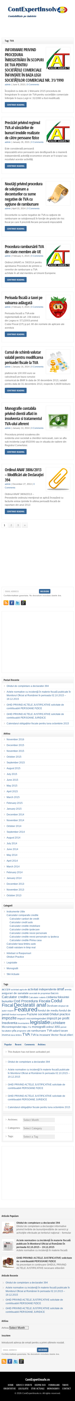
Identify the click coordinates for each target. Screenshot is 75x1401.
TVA (26, 1034)
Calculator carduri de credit (24, 918)
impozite (9, 1018)
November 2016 (15, 739)
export (10, 1010)
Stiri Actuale (13, 974)
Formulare (54, 1385)
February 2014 (15, 872)
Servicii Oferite (24, 1385)
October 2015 (14, 756)
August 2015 (13, 768)
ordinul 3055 (53, 1027)
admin (8, 84)
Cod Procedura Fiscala (32, 1001)
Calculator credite (15, 997)
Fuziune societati (38, 1014)
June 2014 (12, 849)
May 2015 (12, 785)
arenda (68, 989)
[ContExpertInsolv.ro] (38, 17)
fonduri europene (18, 1014)
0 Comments (33, 84)
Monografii (12, 968)
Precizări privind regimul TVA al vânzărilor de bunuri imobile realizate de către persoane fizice (22, 130)
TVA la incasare (40, 1034)
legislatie (40, 1022)
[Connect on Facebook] (11, 602)
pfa (14, 1030)
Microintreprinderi (12, 1027)
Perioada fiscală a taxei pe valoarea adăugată (23, 300)
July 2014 (12, 843)
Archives (41, 1044)
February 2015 (15, 803)
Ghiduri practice (59, 1014)
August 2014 (13, 837)
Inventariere (23, 1023)
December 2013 (15, 884)
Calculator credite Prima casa (26, 940)
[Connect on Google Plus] (23, 602)
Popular (8, 1044)
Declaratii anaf (30, 1005)
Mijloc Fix (26, 1027)
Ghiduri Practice (15, 956)
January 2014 (14, 878)
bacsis (55, 993)
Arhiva (5, 1327)
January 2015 (14, 808)
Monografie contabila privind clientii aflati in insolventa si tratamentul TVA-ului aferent (23, 415)
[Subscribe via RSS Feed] (6, 602)
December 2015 (15, 745)
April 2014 (12, 860)
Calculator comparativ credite (22, 915)
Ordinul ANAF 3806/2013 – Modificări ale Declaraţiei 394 (24, 475)
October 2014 (14, 826)
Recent (18, 1044)
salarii (56, 1030)
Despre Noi (40, 1385)
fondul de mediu (48, 1010)
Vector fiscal (58, 1034)
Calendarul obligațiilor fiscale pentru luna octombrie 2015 (38, 723)
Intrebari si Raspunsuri (19, 953)
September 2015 (16, 762)
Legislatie (12, 962)
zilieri (70, 1034)
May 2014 (12, 855)
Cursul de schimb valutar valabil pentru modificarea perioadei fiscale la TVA (24, 357)
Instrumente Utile (16, 911)
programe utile (24, 1031)
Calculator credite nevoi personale (28, 933)
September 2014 (16, 832)
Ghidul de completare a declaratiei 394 (28, 686)
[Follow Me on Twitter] (17, 602)
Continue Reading (15, 104)
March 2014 (13, 866)
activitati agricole (19, 989)
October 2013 (14, 895)
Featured (25, 1009)
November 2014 (15, 820)
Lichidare (58, 1023)
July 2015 (12, 774)
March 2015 (13, 797)
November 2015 (15, 751)
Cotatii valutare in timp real (21, 947)
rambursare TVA (41, 1030)
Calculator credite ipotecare (25, 929)
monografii (38, 1026)
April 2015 (12, 791)
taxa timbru (16, 1035)
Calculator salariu (37, 997)
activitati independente (42, 989)
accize (6, 989)
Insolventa (9, 1023)
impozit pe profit (58, 1018)
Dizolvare (52, 1005)
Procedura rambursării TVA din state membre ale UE (24, 248)
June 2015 (12, 780)
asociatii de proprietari (39, 993)
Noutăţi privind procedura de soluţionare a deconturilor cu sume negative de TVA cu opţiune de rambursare (23, 194)
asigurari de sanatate (15, 993)
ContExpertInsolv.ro (37, 1379)
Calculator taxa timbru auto (21, 944)
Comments (30, 1044)
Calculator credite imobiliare (25, 926)
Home (10, 1385)
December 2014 (15, 814)
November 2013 (15, 889)
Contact (66, 1388)
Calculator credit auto (21, 922)
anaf (60, 989)
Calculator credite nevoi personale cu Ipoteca (34, 936)
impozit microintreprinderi (31, 1018)
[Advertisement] (38, 25)
